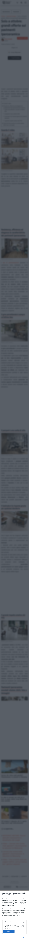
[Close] (25, 893)
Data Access (14, 937)
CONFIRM (9, 931)
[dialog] (14, 915)
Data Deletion (5, 937)
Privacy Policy (23, 937)
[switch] (23, 926)
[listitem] (14, 922)
